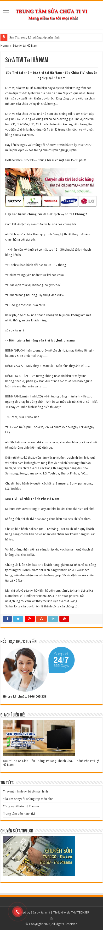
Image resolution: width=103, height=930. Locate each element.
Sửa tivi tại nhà (40, 912)
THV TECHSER (80, 912)
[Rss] (51, 918)
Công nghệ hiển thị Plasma (21, 806)
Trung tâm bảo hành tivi (19, 813)
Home (4, 45)
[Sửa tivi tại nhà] (51, 14)
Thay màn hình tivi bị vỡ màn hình (25, 791)
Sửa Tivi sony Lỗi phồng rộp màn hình (34, 37)
